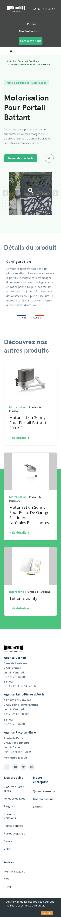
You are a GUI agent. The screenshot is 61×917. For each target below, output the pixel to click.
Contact (37, 807)
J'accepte (46, 912)
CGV (6, 879)
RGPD (7, 887)
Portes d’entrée (13, 826)
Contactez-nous (30, 41)
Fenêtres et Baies (14, 798)
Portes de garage (14, 833)
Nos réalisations (43, 799)
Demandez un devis (20, 158)
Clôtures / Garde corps (14, 789)
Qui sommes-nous (44, 791)
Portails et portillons (10, 816)
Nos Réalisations (29, 31)
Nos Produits (29, 24)
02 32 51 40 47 (46, 9)
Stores (8, 841)
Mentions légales (14, 871)
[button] (30, 191)
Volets (8, 849)
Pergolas (9, 806)
